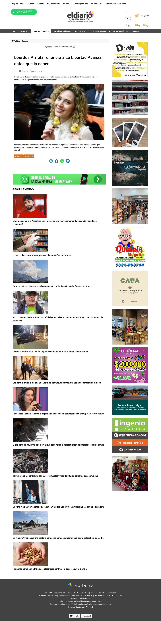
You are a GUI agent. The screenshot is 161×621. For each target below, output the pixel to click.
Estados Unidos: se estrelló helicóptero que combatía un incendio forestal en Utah (51, 286)
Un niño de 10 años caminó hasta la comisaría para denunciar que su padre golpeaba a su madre (58, 538)
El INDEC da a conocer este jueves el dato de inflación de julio (42, 255)
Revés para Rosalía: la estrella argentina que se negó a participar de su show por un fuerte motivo (58, 413)
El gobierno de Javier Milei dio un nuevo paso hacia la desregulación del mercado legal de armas (58, 445)
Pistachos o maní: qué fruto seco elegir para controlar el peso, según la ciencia (50, 569)
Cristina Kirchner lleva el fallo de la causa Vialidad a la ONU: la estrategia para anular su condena (58, 507)
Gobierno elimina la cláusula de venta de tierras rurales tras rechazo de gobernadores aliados (57, 383)
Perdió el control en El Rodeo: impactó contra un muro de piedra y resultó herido (50, 351)
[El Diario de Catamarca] (80, 16)
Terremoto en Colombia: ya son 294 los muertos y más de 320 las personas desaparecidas (55, 476)
